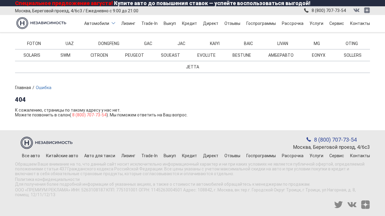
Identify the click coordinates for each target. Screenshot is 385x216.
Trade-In (149, 23)
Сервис (336, 23)
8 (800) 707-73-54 (329, 10)
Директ (210, 23)
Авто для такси (99, 155)
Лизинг (128, 23)
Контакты (360, 23)
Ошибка (43, 87)
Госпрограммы (261, 23)
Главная (23, 87)
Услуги (316, 23)
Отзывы (232, 23)
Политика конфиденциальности (47, 179)
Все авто (31, 155)
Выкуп (170, 23)
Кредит (189, 23)
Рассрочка (292, 23)
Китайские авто (62, 155)
